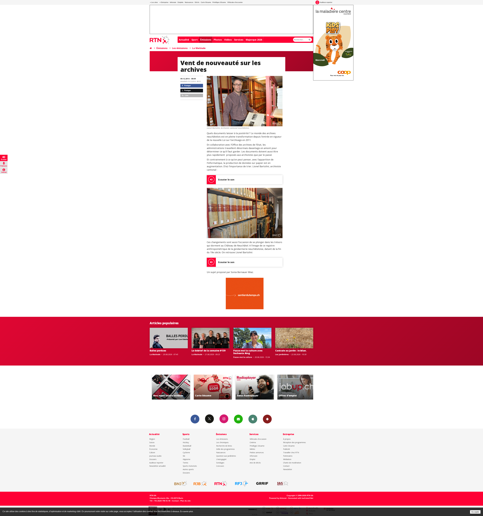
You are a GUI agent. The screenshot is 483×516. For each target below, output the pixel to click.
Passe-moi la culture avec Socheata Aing (248, 352)
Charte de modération (292, 463)
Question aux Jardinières (226, 456)
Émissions (205, 39)
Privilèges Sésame (219, 2)
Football (186, 439)
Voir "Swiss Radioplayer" (211, 387)
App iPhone (252, 419)
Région (152, 439)
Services (238, 39)
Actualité (184, 39)
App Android (267, 419)
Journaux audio (155, 456)
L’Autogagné (221, 459)
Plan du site (185, 501)
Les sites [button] (154, 2)
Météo (252, 449)
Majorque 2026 (254, 39)
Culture (152, 453)
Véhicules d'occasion (235, 2)
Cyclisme (186, 453)
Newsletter (287, 469)
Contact (286, 466)
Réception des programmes (294, 442)
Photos (218, 39)
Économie (153, 449)
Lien (186, 95)
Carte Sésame (206, 2)
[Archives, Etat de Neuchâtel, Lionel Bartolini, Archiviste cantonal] (245, 101)
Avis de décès (255, 463)
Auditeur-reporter (326, 2)
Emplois (180, 2)
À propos (287, 439)
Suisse (151, 442)
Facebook (195, 419)
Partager (187, 86)
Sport (194, 39)
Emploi (252, 459)
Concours (220, 466)
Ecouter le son (226, 179)
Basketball (187, 446)
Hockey (186, 442)
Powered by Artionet (278, 498)
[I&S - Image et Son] (282, 483)
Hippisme (186, 459)
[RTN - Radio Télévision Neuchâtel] (220, 483)
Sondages (220, 463)
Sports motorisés (190, 466)
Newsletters (238, 419)
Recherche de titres (224, 446)
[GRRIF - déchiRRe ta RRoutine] (262, 483)
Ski (184, 456)
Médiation (287, 459)
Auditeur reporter (156, 463)
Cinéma (253, 442)
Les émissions (180, 48)
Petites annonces (257, 453)
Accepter (475, 512)
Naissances (189, 2)
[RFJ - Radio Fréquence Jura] (241, 483)
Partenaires (287, 456)
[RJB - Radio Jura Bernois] (200, 483)
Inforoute (173, 2)
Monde (152, 446)
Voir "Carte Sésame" (169, 387)
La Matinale (199, 48)
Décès (197, 2)
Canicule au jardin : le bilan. (291, 350)
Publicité (286, 449)
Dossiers (152, 459)
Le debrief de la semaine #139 (209, 350)
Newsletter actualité (157, 466)
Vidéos (228, 39)
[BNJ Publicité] (179, 483)
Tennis (185, 463)
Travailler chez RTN (291, 453)
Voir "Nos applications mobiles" (294, 387)
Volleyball (186, 449)
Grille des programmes (225, 449)
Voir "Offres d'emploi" (252, 387)
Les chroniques (222, 442)
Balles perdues (158, 350)
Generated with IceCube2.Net (300, 498)
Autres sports (188, 469)
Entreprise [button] (164, 2)
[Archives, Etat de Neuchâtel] (245, 213)
